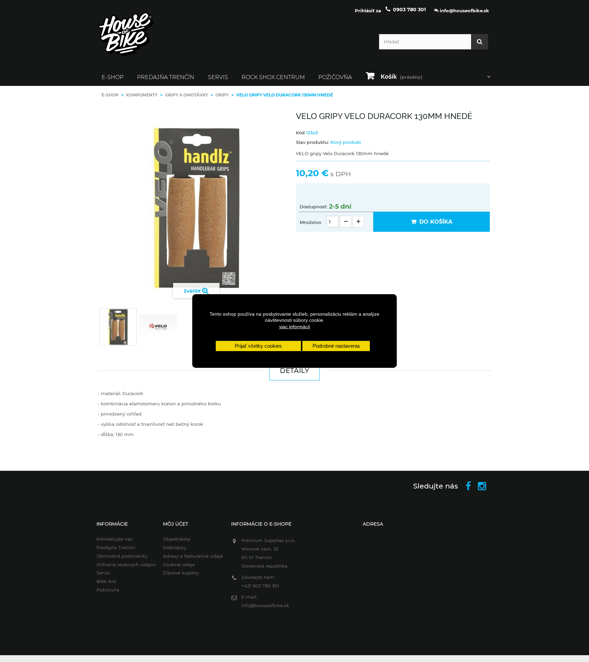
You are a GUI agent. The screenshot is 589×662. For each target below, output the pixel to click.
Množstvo (310, 222)
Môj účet (175, 524)
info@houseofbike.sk (265, 605)
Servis (218, 77)
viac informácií (294, 326)
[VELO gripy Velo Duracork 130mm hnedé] (118, 327)
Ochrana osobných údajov (126, 564)
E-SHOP (112, 77)
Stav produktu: (312, 142)
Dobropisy (174, 547)
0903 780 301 (409, 9)
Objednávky (176, 539)
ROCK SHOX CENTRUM (273, 77)
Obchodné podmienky (122, 556)
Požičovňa (335, 77)
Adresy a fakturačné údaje (193, 556)
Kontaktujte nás (114, 539)
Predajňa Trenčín (165, 77)
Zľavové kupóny (181, 572)
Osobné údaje (179, 564)
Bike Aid (106, 581)
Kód (300, 132)
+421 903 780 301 (260, 585)
